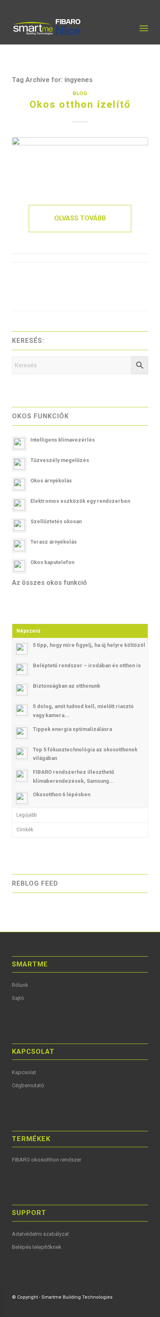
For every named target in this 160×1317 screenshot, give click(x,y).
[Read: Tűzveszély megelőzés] (19, 464)
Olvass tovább (80, 218)
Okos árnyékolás (51, 480)
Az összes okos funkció (49, 582)
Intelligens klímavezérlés (62, 440)
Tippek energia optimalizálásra (72, 729)
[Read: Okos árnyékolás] (19, 484)
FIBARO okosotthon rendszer (46, 1160)
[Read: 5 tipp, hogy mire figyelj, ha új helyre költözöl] (21, 649)
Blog (80, 93)
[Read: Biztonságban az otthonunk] (21, 689)
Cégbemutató (28, 1085)
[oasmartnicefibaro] (66, 28)
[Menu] (143, 28)
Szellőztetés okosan (56, 521)
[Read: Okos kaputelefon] (19, 566)
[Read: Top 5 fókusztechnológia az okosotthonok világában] (21, 753)
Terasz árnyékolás (53, 542)
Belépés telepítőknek (37, 1247)
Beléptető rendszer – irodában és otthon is (87, 665)
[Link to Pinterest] (129, 1307)
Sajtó (18, 998)
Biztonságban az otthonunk (66, 686)
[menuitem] (126, 28)
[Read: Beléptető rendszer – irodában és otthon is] (21, 669)
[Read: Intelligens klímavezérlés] (19, 443)
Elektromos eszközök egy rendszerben (80, 501)
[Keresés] (126, 28)
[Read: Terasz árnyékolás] (19, 545)
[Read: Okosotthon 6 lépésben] (21, 798)
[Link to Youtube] (117, 1307)
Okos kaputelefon (52, 562)
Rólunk (20, 985)
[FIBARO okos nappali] (80, 163)
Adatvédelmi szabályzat (40, 1234)
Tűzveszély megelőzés (59, 460)
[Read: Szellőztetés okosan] (19, 525)
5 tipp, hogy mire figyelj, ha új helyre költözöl (89, 645)
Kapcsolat (24, 1072)
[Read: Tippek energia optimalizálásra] (21, 733)
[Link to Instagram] (142, 1307)
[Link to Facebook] (105, 1307)
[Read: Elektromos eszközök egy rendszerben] (19, 504)
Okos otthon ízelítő (80, 104)
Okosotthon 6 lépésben (61, 794)
